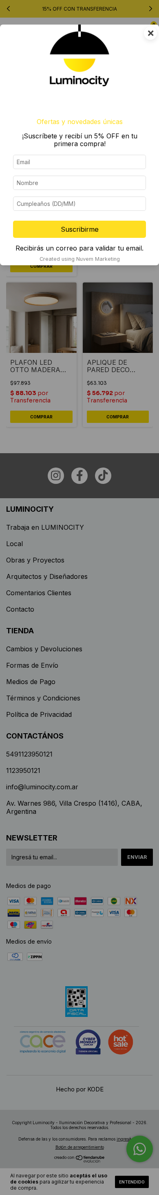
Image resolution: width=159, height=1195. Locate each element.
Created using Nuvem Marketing (80, 259)
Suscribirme (80, 229)
